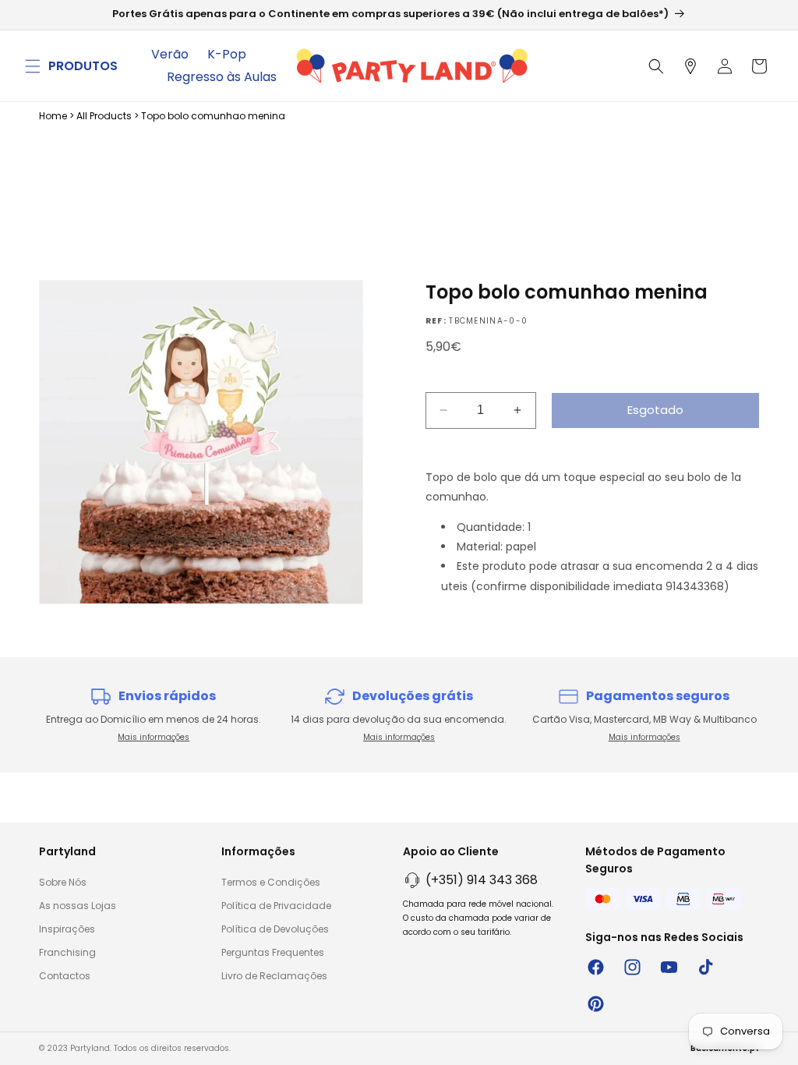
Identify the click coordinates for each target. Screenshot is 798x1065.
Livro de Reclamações (274, 975)
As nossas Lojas (77, 905)
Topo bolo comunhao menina (213, 115)
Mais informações (153, 737)
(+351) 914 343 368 (481, 880)
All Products (104, 115)
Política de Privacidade (276, 905)
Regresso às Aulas (222, 77)
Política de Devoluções (275, 929)
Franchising (67, 952)
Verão (170, 54)
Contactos (64, 975)
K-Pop (226, 54)
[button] (33, 66)
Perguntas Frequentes (272, 952)
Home (53, 115)
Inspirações (67, 929)
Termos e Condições (270, 882)
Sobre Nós (63, 882)
